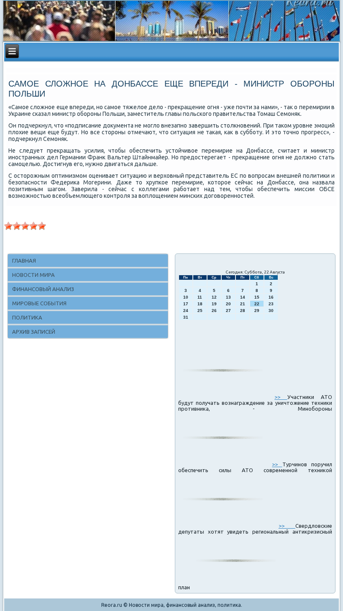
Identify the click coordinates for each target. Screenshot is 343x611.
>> (280, 397)
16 (271, 297)
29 (256, 310)
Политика (27, 317)
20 (228, 304)
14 (242, 297)
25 (199, 310)
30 (271, 310)
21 (242, 304)
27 (228, 310)
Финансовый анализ (43, 289)
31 (185, 317)
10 (185, 297)
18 (199, 304)
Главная (24, 260)
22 (256, 304)
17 (185, 304)
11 (199, 297)
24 (185, 310)
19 (214, 304)
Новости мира (33, 275)
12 (214, 297)
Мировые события (39, 303)
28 (242, 310)
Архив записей (33, 332)
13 (228, 297)
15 (256, 297)
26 (214, 310)
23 (271, 304)
